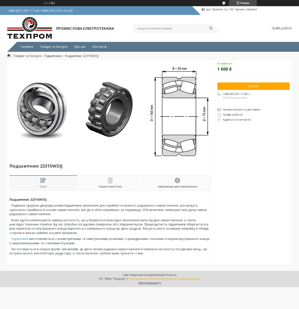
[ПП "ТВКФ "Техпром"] (29, 28)
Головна (26, 46)
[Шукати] (210, 28)
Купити (253, 86)
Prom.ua (171, 275)
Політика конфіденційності (182, 279)
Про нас (80, 46)
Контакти (99, 46)
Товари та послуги (53, 46)
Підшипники (53, 56)
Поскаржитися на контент (145, 279)
